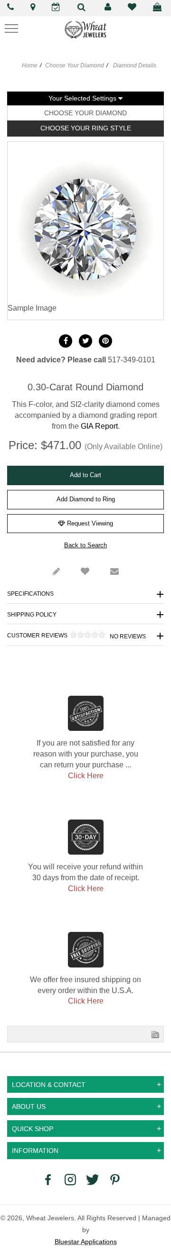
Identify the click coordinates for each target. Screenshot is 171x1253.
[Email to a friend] (114, 572)
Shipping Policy (32, 614)
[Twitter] (85, 341)
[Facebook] (65, 341)
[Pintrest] (105, 341)
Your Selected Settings (83, 98)
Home (30, 65)
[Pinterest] (115, 1179)
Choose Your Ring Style (85, 128)
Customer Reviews (76, 636)
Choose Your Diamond (74, 65)
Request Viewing (89, 523)
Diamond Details (134, 65)
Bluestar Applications (86, 1241)
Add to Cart (85, 475)
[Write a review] (56, 572)
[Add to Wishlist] (85, 572)
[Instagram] (70, 1179)
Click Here (86, 776)
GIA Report (99, 426)
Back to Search (85, 545)
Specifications (30, 593)
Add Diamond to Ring (86, 499)
